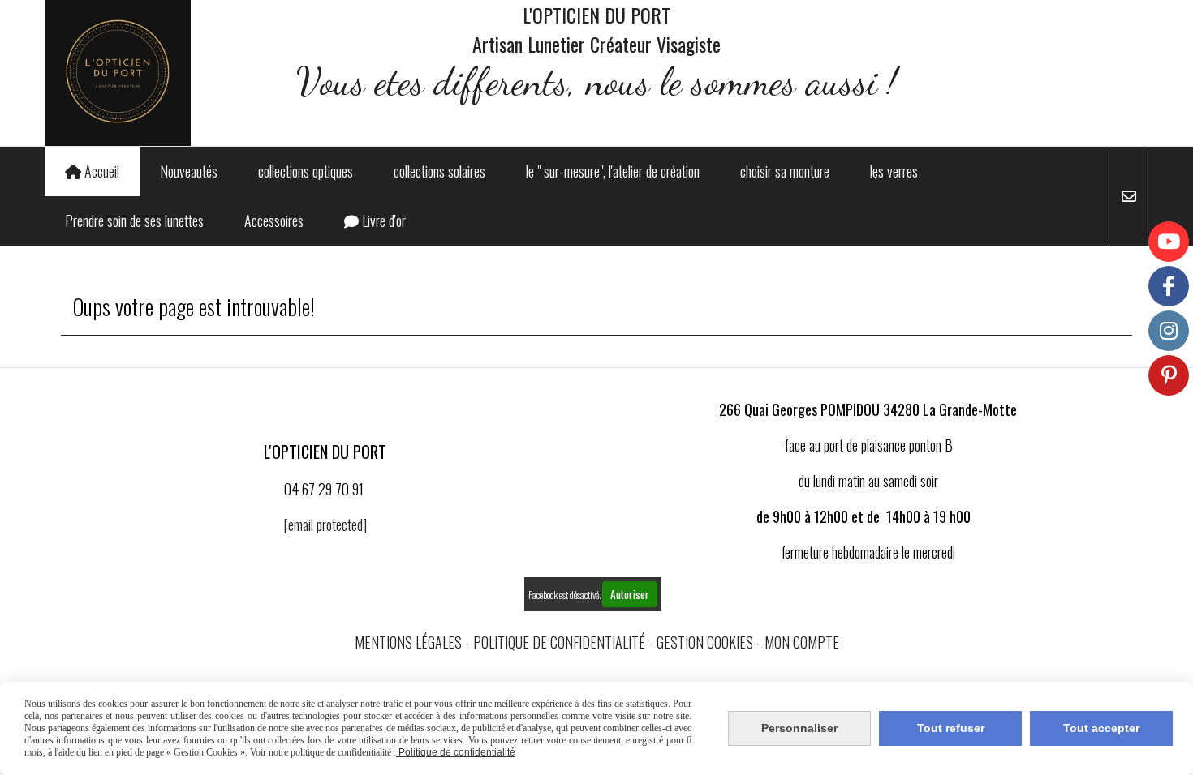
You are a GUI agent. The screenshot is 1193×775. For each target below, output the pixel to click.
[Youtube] (1168, 241)
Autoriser (629, 594)
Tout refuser (950, 727)
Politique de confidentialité (559, 642)
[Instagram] (1168, 330)
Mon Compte (801, 642)
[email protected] (325, 524)
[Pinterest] (1168, 375)
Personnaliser (799, 727)
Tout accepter (1101, 727)
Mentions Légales (408, 642)
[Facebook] (1168, 286)
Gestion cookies (705, 642)
